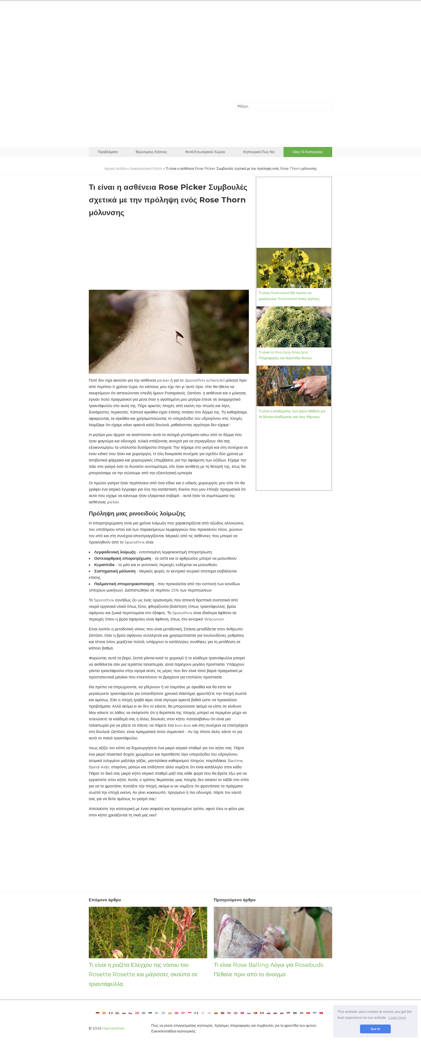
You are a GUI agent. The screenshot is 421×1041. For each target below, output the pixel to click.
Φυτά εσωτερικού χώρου (205, 152)
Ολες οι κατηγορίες (308, 152)
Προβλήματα (108, 152)
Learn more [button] (397, 1018)
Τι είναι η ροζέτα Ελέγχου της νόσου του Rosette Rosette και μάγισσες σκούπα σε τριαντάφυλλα (143, 974)
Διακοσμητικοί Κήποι (146, 168)
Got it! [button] (375, 1029)
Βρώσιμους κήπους (151, 152)
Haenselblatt (113, 1028)
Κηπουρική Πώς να (258, 152)
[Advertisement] (210, 40)
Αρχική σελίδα (115, 168)
